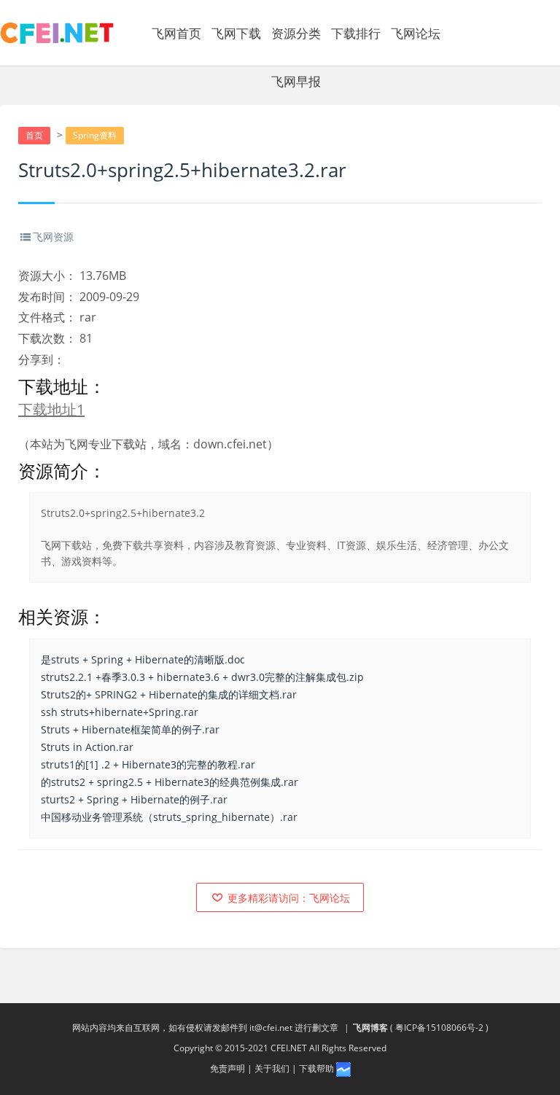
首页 (34, 135)
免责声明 (227, 1068)
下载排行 (356, 33)
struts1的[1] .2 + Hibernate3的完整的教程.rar (148, 764)
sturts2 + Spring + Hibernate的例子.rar (134, 799)
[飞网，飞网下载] (57, 33)
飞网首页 (176, 33)
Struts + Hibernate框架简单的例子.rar (130, 729)
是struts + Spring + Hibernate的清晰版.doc (143, 659)
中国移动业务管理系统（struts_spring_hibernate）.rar (169, 817)
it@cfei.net (270, 1027)
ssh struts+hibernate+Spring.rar (119, 712)
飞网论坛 (415, 33)
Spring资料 (95, 135)
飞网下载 (236, 33)
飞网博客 (370, 1027)
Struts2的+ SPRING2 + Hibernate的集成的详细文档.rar (169, 694)
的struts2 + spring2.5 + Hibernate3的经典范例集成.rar (169, 782)
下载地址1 (51, 409)
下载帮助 (316, 1068)
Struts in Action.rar (87, 747)
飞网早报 (296, 81)
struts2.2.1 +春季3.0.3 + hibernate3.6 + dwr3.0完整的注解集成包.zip (202, 677)
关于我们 (271, 1068)
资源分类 (296, 33)
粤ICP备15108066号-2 (439, 1027)
